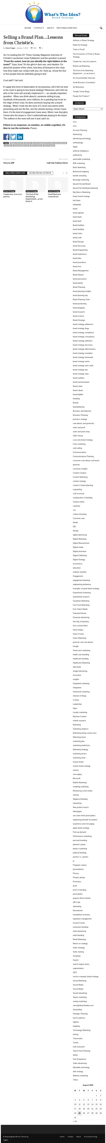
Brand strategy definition (82, 341)
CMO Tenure (78, 436)
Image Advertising (80, 671)
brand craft (77, 238)
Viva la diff (8, 162)
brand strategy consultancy (84, 337)
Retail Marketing (79, 939)
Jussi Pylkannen (39, 143)
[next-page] (66, 172)
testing (75, 1034)
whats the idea (36, 145)
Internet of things (79, 696)
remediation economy (81, 915)
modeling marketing (80, 787)
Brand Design (78, 242)
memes (76, 770)
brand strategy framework (83, 357)
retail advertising (79, 931)
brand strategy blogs (81, 328)
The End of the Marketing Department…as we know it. (34, 197)
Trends (75, 1043)
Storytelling (77, 1010)
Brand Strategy (16, 143)
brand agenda (78, 213)
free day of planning (81, 621)
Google (76, 646)
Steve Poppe (10, 48)
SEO (75, 972)
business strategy (80, 419)
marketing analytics (80, 729)
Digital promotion (79, 551)
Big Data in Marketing (81, 192)
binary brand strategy (81, 196)
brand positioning (79, 304)
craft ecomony (78, 494)
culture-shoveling (79, 514)
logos (75, 708)
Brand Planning (79, 287)
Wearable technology (81, 1067)
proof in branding (79, 890)
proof (75, 886)
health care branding (81, 655)
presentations (78, 869)
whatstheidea (49, 145)
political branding (79, 853)
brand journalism (79, 262)
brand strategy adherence (83, 324)
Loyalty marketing (80, 712)
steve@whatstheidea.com (83, 1005)
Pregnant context (80, 865)
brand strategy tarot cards (83, 366)
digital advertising (80, 535)
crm (74, 510)
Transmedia (77, 1038)
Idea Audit (77, 667)
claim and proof (79, 427)
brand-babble (78, 394)
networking (77, 803)
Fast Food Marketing (81, 605)
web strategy (78, 1071)
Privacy (76, 873)
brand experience (80, 254)
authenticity (77, 155)
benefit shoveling (79, 176)
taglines (76, 1022)
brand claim (77, 233)
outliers (8, 145)
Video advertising (80, 1063)
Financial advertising (81, 617)
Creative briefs (78, 502)
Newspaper (77, 811)
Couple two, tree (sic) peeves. (12, 195)
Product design (79, 877)
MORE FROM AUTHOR (40, 173)
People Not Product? (81, 96)
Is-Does (76, 700)
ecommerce (77, 564)
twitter (75, 1055)
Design (75, 531)
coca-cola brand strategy (83, 440)
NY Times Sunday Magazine (56, 143)
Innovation (77, 675)
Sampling (76, 956)
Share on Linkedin (20, 137)
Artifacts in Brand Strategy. (84, 40)
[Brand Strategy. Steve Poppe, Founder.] (53, 12)
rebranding (77, 906)
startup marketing (80, 1001)
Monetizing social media (82, 791)
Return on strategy (80, 944)
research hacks (79, 923)
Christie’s (27, 143)
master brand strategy (81, 766)
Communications (79, 452)
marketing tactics (80, 754)
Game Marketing (79, 638)
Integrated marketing (81, 683)
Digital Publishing (80, 555)
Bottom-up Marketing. (81, 66)
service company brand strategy (86, 977)
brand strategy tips (80, 370)
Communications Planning (83, 456)
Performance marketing (82, 836)
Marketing (77, 725)
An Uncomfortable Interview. (84, 78)
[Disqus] (35, 239)
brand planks (78, 283)
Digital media (78, 547)
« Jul (75, 1121)
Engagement (78, 576)
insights (76, 679)
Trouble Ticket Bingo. (81, 92)
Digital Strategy (79, 560)
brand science (78, 316)
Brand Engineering (80, 250)
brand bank (77, 217)
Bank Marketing (79, 167)
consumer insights (80, 469)
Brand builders (78, 225)
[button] (101, 28)
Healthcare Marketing (81, 663)
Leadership (77, 704)
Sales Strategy (79, 948)
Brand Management (80, 271)
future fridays (78, 630)
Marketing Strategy (80, 749)
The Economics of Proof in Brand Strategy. (86, 55)
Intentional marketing (81, 692)
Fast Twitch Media (80, 609)
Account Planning (80, 130)
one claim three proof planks (84, 816)
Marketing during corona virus (84, 733)
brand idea (77, 258)
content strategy (79, 481)
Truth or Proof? (79, 49)
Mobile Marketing (80, 782)
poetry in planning (80, 849)
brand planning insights (82, 291)
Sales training (78, 952)
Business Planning (80, 415)
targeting (76, 1026)
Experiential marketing (82, 593)
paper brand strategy (81, 828)
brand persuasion (80, 279)
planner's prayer (79, 844)
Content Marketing (80, 477)
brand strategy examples (83, 353)
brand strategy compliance (83, 333)
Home (28, 28)
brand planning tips (80, 295)
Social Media (78, 985)
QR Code (76, 902)
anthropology (78, 143)
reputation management (82, 919)
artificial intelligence (81, 151)
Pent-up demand (79, 832)
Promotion (77, 882)
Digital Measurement (81, 543)
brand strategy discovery (83, 345)
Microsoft (76, 778)
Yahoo (75, 1080)
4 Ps (75, 126)
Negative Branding (80, 799)
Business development (82, 411)
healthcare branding (80, 659)
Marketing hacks (79, 737)
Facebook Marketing (81, 601)
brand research (79, 312)
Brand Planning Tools (81, 299)
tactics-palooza (79, 1018)
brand (75, 209)
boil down (76, 200)
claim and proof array (81, 432)
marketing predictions (81, 745)
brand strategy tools (81, 374)
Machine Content (79, 716)
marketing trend (79, 758)
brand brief (77, 221)
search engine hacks (81, 964)
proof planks (78, 894)
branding (76, 399)
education (77, 568)
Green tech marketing (81, 650)
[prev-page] (63, 172)
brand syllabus (78, 378)
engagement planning (81, 580)
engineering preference (82, 584)
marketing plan (79, 741)
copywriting (77, 489)
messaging (77, 774)
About (50, 28)
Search (76, 960)
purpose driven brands (82, 898)
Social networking (80, 993)
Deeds (75, 522)
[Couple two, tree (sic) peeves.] (13, 184)
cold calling (77, 448)
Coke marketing (79, 444)
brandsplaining (78, 407)
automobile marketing (81, 159)
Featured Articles (79, 613)
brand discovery (79, 246)
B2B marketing (79, 163)
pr (73, 861)
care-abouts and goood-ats (83, 423)
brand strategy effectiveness (84, 349)
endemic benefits (80, 572)
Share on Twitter (13, 137)
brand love (77, 266)
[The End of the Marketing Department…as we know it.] (36, 184)
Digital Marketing (79, 539)
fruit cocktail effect (80, 626)
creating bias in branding (82, 498)
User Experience (79, 1059)
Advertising (77, 134)
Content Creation (79, 473)
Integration (77, 688)
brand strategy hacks (81, 361)
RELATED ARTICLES (15, 173)
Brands (76, 403)
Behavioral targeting (81, 172)
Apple (75, 147)
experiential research (81, 597)
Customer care (79, 518)
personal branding (80, 840)
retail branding (78, 935)
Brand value (77, 386)
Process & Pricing (67, 28)
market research (79, 721)
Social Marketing (79, 981)
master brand (78, 762)
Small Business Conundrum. (54, 195)
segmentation (78, 968)
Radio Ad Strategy (80, 45)
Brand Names (78, 275)
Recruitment (78, 910)
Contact (39, 28)
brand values (78, 390)
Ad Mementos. (79, 87)
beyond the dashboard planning (85, 188)
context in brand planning (83, 485)
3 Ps (75, 122)
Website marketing (80, 1076)
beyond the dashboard (82, 184)
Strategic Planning (80, 1014)
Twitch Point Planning (81, 1051)
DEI (74, 527)
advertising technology (82, 138)
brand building (78, 229)
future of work (78, 634)
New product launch (81, 807)
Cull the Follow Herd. (57, 162)
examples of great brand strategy (86, 588)
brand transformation (81, 382)
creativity (76, 506)
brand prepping (79, 308)
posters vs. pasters (80, 857)
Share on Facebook (6, 137)
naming (76, 795)
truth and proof (78, 1047)
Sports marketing (80, 997)
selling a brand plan (21, 145)
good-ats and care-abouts (83, 642)
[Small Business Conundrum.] (58, 184)
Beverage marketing (81, 180)
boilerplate (77, 205)
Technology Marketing (81, 1030)
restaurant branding (80, 927)
